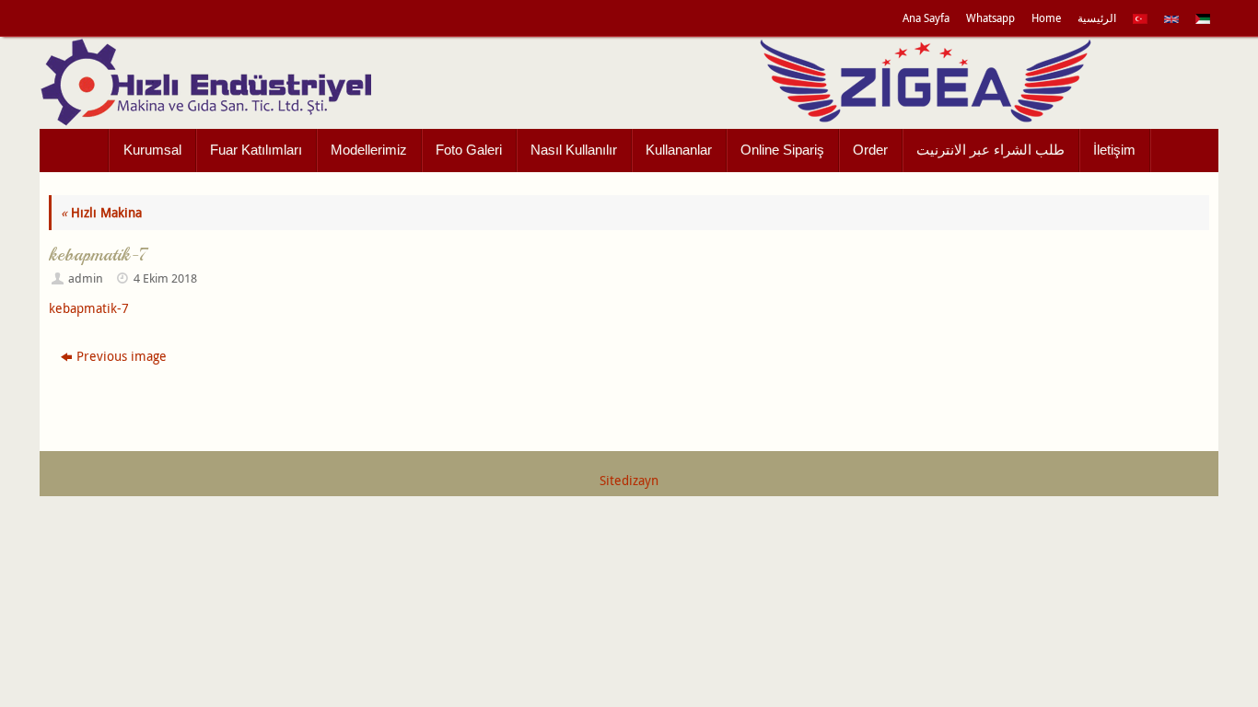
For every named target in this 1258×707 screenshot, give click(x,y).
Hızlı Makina (101, 212)
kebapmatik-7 (89, 308)
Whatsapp (990, 18)
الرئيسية (1096, 18)
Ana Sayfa (926, 18)
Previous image (121, 356)
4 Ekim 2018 (165, 278)
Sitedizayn (629, 480)
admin (85, 278)
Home (1046, 18)
